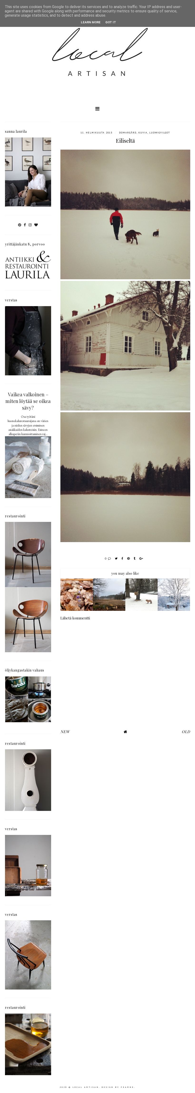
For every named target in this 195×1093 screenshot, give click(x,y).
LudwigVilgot (159, 132)
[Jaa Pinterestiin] (128, 558)
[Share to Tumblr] (135, 558)
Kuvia (142, 132)
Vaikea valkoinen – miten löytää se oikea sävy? (28, 401)
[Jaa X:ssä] (116, 558)
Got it (110, 22)
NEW (64, 731)
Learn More (91, 22)
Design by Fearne (118, 1087)
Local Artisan (86, 1087)
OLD (186, 731)
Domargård (127, 132)
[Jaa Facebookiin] (123, 558)
